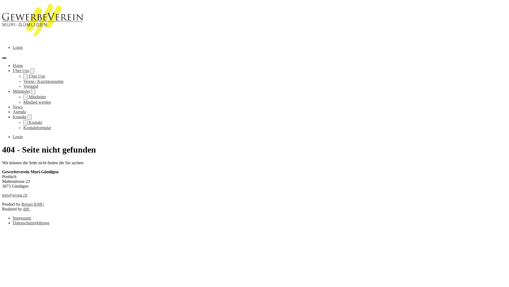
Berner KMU (32, 204)
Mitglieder (21, 91)
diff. (26, 209)
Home (18, 65)
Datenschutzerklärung (31, 223)
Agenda (19, 111)
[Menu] (4, 58)
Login (18, 47)
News (18, 107)
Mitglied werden (37, 102)
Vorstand (30, 86)
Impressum (22, 218)
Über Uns (21, 70)
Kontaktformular (37, 127)
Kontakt (19, 117)
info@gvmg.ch (14, 195)
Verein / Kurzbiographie (43, 81)
